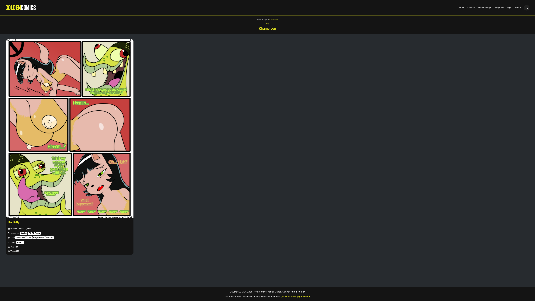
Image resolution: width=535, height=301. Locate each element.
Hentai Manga (484, 7)
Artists (518, 7)
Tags (509, 7)
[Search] (526, 7)
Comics (471, 7)
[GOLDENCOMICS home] (21, 8)
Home (461, 7)
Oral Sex (49, 238)
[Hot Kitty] (69, 128)
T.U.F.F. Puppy (34, 233)
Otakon (20, 242)
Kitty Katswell (38, 238)
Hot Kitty (14, 222)
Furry (29, 238)
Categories (499, 7)
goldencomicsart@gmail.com (295, 296)
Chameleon (20, 238)
